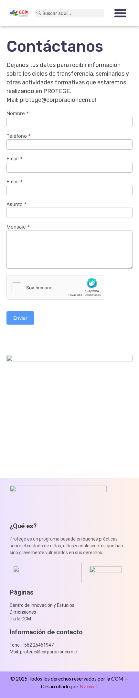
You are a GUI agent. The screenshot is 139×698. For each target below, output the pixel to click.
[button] (120, 13)
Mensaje (18, 227)
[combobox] (69, 13)
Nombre (17, 113)
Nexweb (89, 686)
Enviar (20, 318)
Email (14, 159)
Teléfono (18, 136)
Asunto (16, 204)
